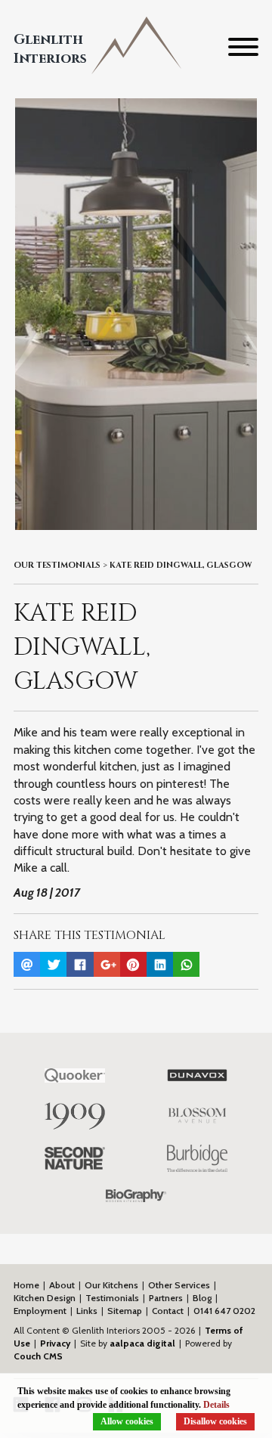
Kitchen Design (45, 1297)
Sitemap (124, 1310)
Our (57, 565)
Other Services (179, 1285)
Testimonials (112, 1297)
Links (86, 1310)
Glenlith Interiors (50, 49)
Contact (168, 1310)
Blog (202, 1297)
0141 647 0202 (224, 1310)
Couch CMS (38, 1356)
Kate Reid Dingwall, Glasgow (181, 565)
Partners (166, 1297)
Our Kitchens (111, 1285)
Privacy (55, 1343)
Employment (40, 1310)
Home (26, 1285)
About (62, 1285)
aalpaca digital (142, 1343)
